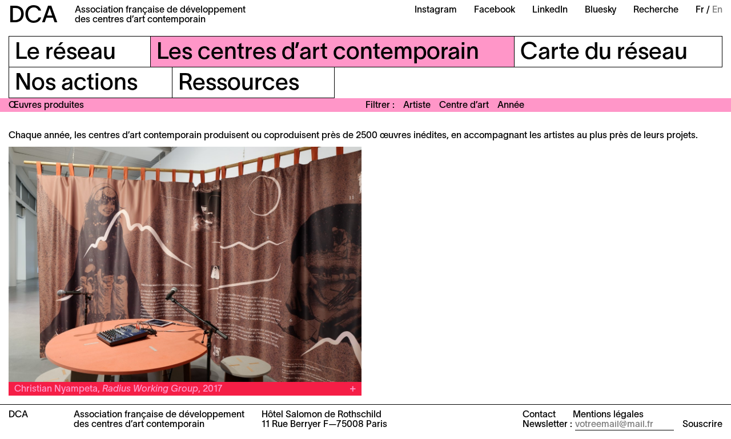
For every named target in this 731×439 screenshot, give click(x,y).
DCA (33, 16)
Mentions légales (608, 415)
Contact (539, 415)
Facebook (494, 10)
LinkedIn (550, 10)
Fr (700, 10)
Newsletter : (547, 425)
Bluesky (600, 10)
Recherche (655, 10)
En (717, 10)
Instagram (436, 10)
